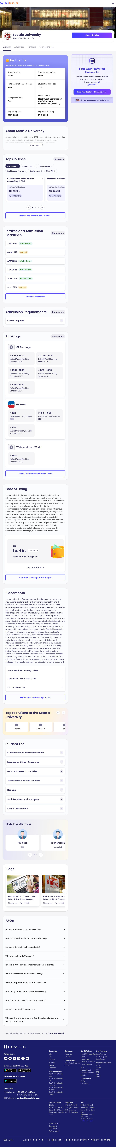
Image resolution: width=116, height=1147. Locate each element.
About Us (68, 1054)
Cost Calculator (86, 1064)
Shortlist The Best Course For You (34, 215)
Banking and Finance (16, 171)
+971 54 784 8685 (87, 1121)
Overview (7, 47)
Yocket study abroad (72, 1063)
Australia (52, 1062)
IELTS (83, 1081)
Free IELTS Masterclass (85, 1058)
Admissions (19, 47)
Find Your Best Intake (35, 296)
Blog (82, 1067)
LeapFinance (101, 1054)
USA (50, 1054)
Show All (49, 171)
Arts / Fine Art (46, 166)
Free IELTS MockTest (88, 1054)
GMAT (98, 1077)
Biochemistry (36, 171)
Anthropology (28, 166)
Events (83, 1075)
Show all (58, 159)
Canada (52, 1059)
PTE (97, 1072)
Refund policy (54, 1131)
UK (50, 1057)
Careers (68, 1057)
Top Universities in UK (56, 1079)
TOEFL (98, 1067)
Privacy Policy (54, 1123)
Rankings (32, 47)
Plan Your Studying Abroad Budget (35, 577)
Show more (57, 233)
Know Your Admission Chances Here (35, 473)
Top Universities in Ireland (56, 1093)
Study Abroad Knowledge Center (87, 1071)
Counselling (85, 1083)
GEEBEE (68, 1065)
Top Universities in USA (56, 1075)
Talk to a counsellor (88, 1062)
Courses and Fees (46, 47)
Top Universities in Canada (56, 1084)
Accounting (12, 166)
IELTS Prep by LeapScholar (101, 1058)
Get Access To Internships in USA (35, 697)
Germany (52, 1068)
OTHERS (107, 1140)
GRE (97, 1074)
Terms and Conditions (53, 1127)
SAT (97, 1070)
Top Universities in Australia (56, 1088)
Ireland (51, 1065)
